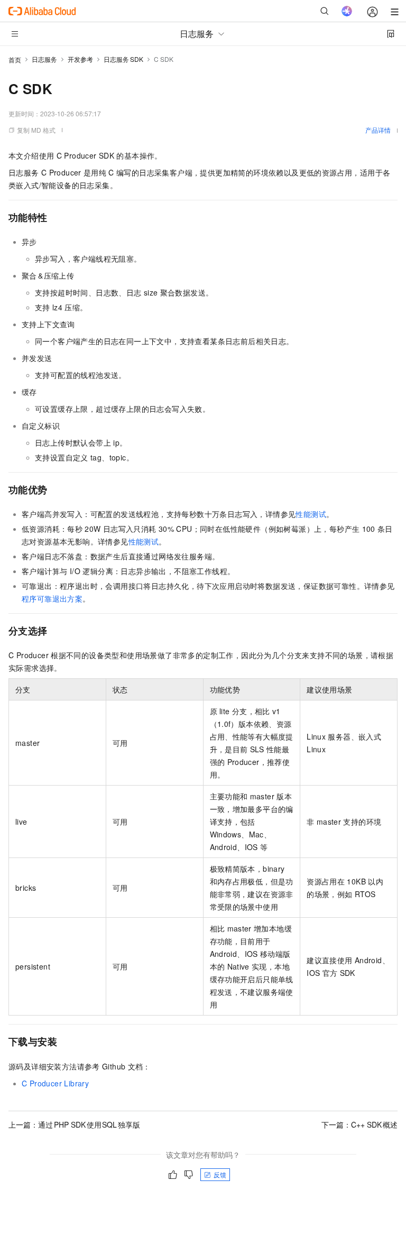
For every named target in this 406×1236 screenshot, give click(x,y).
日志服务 (44, 58)
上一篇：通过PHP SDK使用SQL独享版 (74, 1124)
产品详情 (378, 129)
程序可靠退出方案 (52, 598)
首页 (14, 59)
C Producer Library (55, 1083)
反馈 (220, 1174)
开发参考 (80, 58)
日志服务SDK (123, 58)
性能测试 (311, 514)
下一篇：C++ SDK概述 (359, 1124)
